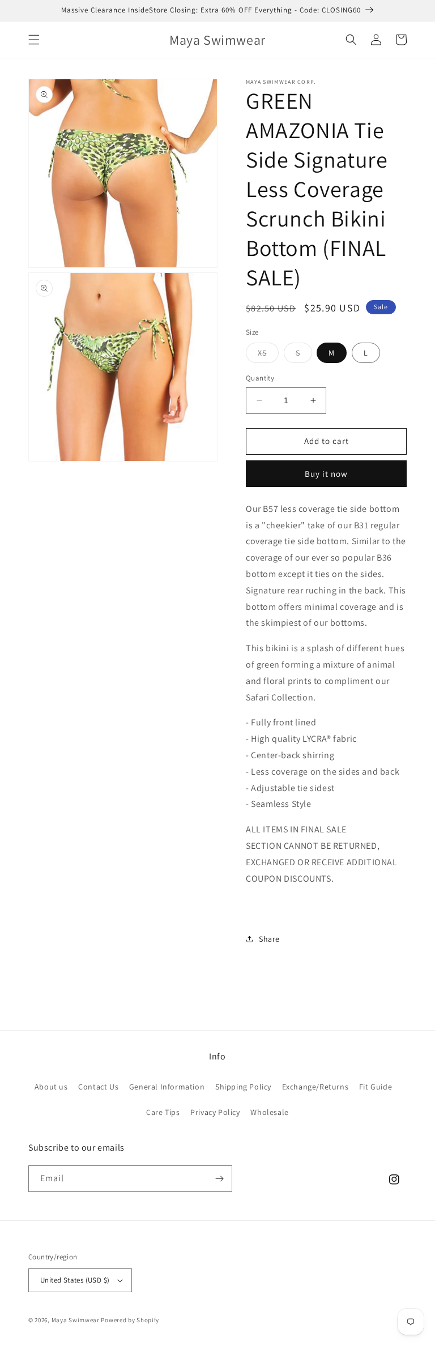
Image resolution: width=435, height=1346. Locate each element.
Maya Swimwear (76, 1320)
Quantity (260, 378)
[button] (34, 39)
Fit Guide (375, 1087)
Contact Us (98, 1087)
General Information (166, 1087)
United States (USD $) (74, 1280)
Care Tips (163, 1112)
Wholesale (269, 1112)
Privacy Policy (215, 1112)
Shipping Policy (243, 1087)
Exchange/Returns (315, 1087)
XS (268, 355)
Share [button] (269, 939)
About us (51, 1087)
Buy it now (326, 473)
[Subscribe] (219, 1178)
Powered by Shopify (130, 1320)
